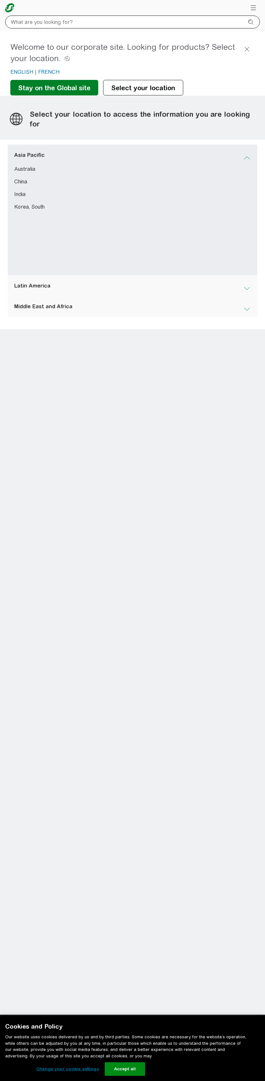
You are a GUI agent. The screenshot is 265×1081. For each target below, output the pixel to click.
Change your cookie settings (67, 1068)
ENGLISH (21, 72)
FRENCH (48, 72)
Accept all (125, 1068)
